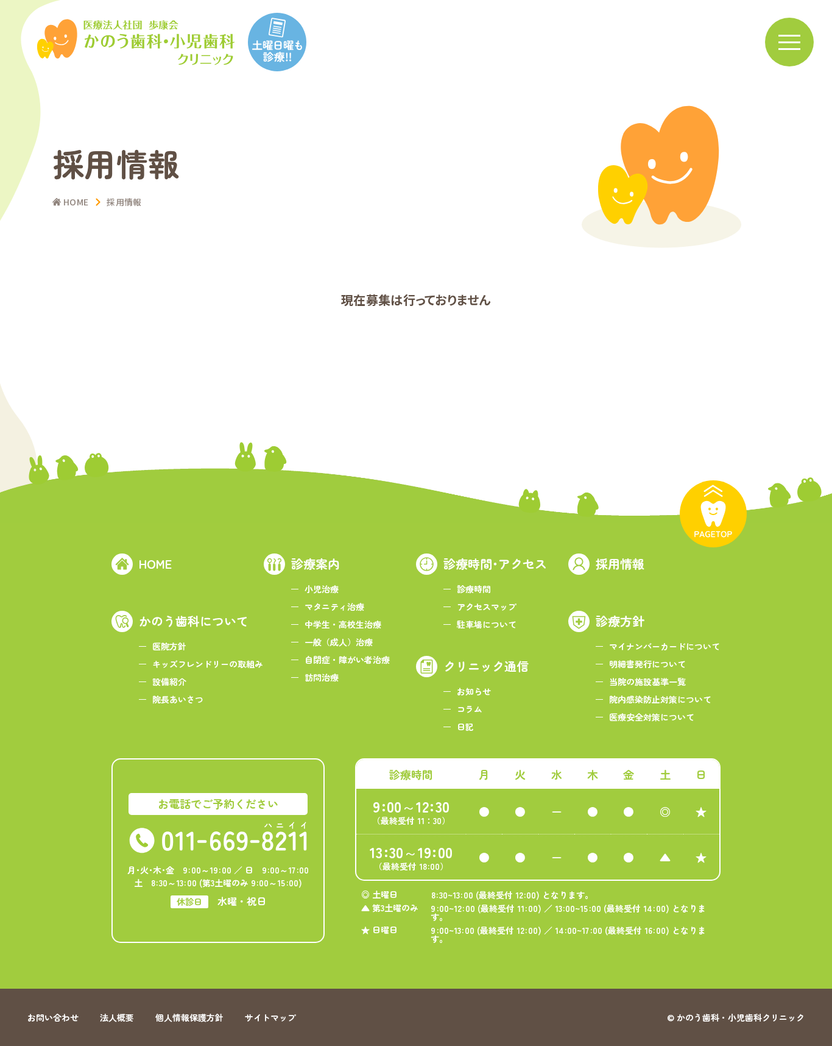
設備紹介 (169, 681)
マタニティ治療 (334, 606)
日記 (465, 726)
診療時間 (474, 589)
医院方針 (169, 646)
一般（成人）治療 (339, 642)
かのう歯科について (194, 621)
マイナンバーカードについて (664, 646)
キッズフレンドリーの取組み (207, 664)
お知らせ (474, 691)
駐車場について (486, 624)
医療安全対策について (651, 717)
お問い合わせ (53, 1017)
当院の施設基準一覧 (647, 681)
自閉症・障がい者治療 (347, 659)
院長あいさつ (177, 699)
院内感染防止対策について (660, 699)
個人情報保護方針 (189, 1017)
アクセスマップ (486, 606)
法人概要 (117, 1017)
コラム (469, 709)
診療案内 (315, 563)
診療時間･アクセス (495, 563)
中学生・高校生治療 (343, 624)
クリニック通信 (486, 666)
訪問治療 (322, 677)
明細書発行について (647, 664)
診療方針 (620, 621)
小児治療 (322, 589)
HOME (155, 563)
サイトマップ (270, 1017)
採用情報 (620, 563)
